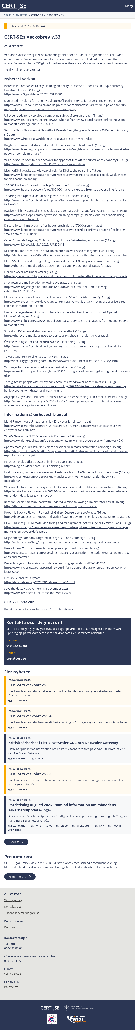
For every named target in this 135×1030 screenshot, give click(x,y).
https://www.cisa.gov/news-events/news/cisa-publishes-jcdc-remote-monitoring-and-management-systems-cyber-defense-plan (66, 529)
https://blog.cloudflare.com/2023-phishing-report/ (37, 466)
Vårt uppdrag (13, 900)
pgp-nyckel (11, 986)
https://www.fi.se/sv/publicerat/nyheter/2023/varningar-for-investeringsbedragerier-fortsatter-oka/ (67, 373)
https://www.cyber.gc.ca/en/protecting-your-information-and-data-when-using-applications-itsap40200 (65, 570)
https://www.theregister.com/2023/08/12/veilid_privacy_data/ (44, 164)
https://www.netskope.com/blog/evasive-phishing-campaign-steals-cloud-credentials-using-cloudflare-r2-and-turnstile (64, 217)
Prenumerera (17, 877)
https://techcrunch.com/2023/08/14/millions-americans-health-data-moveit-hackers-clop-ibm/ (66, 255)
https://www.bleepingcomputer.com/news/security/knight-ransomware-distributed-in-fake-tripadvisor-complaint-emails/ (66, 151)
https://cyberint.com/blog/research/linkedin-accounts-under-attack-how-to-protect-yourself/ (65, 276)
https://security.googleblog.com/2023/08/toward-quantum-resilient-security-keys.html (61, 361)
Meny (129, 6)
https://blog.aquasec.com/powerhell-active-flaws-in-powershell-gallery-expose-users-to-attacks (67, 517)
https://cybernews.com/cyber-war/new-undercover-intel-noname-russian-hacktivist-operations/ (59, 479)
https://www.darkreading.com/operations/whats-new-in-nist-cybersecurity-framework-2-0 (63, 440)
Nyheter (21, 15)
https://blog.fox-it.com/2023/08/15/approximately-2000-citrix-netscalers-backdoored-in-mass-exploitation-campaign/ (66, 453)
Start (8, 15)
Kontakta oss (12, 907)
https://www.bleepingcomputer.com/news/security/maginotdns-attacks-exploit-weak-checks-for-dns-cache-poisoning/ (65, 177)
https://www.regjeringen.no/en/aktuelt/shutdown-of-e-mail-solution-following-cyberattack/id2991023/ (56, 289)
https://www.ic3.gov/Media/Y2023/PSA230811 (34, 94)
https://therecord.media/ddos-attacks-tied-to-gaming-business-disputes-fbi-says (57, 266)
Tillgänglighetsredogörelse (21, 913)
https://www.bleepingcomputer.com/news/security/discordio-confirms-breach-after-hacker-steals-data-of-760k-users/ (65, 232)
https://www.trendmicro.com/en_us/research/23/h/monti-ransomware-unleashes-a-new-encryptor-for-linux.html (63, 428)
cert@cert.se (16, 658)
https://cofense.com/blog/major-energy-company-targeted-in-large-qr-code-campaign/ (61, 542)
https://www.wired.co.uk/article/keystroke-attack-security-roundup (48, 139)
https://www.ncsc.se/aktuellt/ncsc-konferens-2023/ (37, 593)
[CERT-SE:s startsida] (14, 7)
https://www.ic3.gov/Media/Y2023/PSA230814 (34, 244)
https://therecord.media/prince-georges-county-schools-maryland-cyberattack (56, 335)
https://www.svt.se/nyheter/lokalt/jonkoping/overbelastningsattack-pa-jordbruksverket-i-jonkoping (63, 348)
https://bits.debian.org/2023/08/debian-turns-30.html (39, 582)
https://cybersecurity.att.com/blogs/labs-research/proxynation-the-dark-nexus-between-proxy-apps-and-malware (67, 555)
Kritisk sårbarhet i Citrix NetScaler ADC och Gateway (38, 609)
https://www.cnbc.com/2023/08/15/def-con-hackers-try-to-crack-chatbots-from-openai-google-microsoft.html (66, 323)
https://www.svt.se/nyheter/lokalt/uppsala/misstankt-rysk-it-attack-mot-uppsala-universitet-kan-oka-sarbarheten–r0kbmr (65, 304)
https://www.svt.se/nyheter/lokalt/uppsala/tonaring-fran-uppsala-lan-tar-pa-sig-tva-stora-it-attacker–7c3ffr (66, 202)
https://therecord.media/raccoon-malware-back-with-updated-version (50, 506)
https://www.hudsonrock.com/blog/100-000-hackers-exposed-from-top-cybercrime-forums (64, 189)
